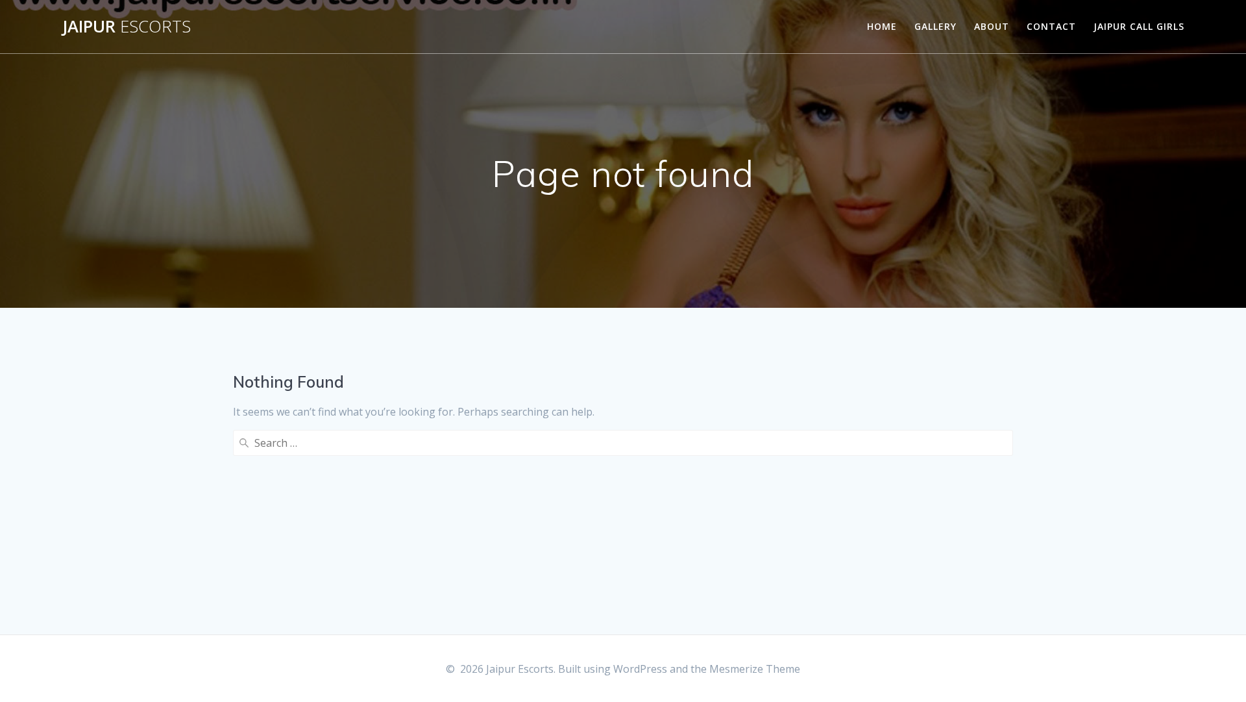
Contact (1051, 26)
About (991, 26)
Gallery (935, 26)
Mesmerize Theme (754, 669)
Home (882, 26)
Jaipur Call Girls (1138, 26)
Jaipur (126, 26)
